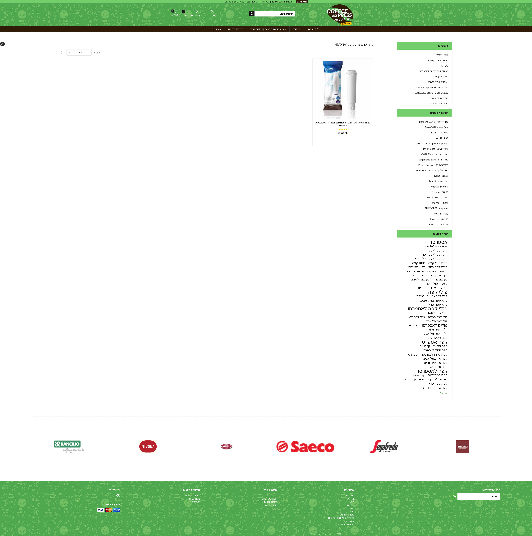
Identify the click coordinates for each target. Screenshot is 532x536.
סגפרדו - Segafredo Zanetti (433, 159)
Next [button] (30, 443)
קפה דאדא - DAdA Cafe (435, 148)
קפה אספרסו (433, 342)
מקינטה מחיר (419, 275)
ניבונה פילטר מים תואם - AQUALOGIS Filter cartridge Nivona (342, 124)
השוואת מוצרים (197, 15)
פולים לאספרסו (434, 325)
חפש (351, 501)
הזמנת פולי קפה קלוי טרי (431, 259)
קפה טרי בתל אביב (435, 358)
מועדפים (196, 501)
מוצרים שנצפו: (270, 505)
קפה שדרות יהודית (435, 388)
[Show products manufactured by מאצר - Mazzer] (227, 446)
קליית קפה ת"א (438, 329)
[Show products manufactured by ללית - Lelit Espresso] (305, 446)
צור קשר (350, 498)
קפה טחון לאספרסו (434, 350)
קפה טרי (411, 354)
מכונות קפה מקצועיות (437, 60)
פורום (351, 511)
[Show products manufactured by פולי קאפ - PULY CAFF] (148, 446)
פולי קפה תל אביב (436, 321)
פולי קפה (437, 292)
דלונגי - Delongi (440, 192)
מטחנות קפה (441, 76)
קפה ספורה (425, 379)
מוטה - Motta (441, 213)
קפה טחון (424, 346)
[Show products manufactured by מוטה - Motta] (69, 446)
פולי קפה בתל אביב (433, 300)
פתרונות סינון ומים (439, 98)
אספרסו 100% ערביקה (433, 246)
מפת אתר (349, 495)
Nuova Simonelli (439, 186)
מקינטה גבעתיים (438, 275)
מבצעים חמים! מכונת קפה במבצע (431, 92)
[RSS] (117, 495)
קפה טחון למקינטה (434, 354)
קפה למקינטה (437, 375)
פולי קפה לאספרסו (427, 309)
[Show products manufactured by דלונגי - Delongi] (384, 446)
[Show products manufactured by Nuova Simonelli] (463, 446)
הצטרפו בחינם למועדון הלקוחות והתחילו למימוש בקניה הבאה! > (259, 3)
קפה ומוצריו (442, 54)
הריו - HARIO (441, 138)
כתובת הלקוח (270, 501)
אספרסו (439, 242)
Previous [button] (501, 443)
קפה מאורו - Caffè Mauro (434, 154)
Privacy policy (347, 521)
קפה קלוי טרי (438, 383)
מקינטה (413, 267)
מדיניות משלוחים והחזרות (341, 517)
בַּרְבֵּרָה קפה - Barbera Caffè (433, 121)
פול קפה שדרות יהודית (432, 288)
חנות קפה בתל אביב (434, 267)
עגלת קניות (194, 498)
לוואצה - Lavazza (439, 219)
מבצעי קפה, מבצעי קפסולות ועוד (431, 87)
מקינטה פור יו (440, 279)
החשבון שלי (212, 15)
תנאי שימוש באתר (345, 524)
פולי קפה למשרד (436, 313)
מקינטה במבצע (415, 271)
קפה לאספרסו (432, 371)
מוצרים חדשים (347, 514)
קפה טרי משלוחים (435, 363)
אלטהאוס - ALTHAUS (437, 224)
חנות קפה (418, 263)
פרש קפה (412, 325)
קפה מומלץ (441, 379)
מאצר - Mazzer (440, 202)
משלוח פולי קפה (436, 284)
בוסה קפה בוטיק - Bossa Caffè (432, 143)
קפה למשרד (418, 375)
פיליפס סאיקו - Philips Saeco (433, 165)
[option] (463, 446)
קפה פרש (410, 379)
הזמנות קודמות (269, 498)
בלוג (352, 508)
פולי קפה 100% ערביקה (431, 296)
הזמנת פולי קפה (437, 250)
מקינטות (444, 65)
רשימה (58, 52)
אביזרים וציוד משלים (438, 81)
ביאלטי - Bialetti (439, 132)
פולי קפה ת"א (416, 317)
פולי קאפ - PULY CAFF (436, 208)
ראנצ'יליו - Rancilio (438, 181)
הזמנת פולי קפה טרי (434, 254)
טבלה (63, 52)
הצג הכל (444, 393)
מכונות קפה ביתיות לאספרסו (434, 71)
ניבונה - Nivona (440, 175)
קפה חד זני (440, 346)
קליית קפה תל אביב (435, 333)
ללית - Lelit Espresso (437, 197)
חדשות (350, 505)
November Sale (439, 103)
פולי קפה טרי (438, 304)
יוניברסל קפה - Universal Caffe (432, 170)
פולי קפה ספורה (437, 317)
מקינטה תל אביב (420, 279)
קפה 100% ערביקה (435, 338)
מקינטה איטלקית (437, 271)
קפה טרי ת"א (438, 367)
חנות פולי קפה (437, 263)
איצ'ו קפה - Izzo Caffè (436, 127)
